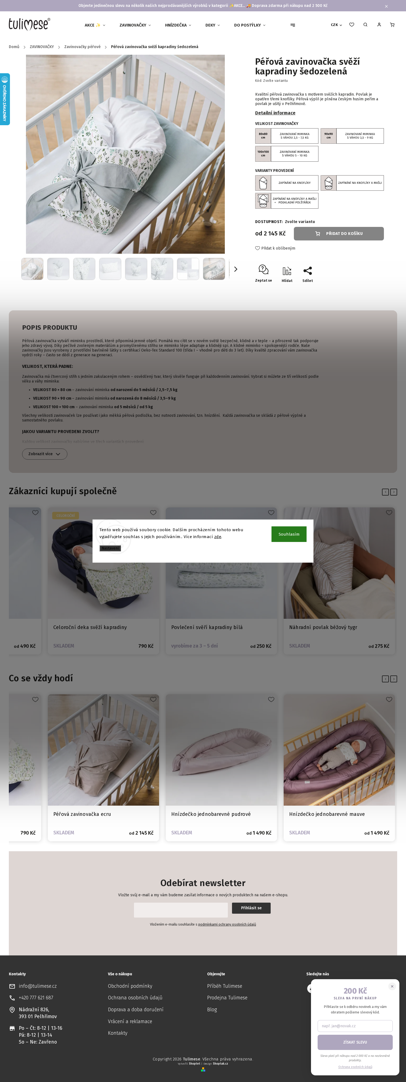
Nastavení (110, 548)
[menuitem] (97, 25)
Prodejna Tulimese (227, 998)
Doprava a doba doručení (136, 1010)
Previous (386, 492)
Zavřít (366, 290)
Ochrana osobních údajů (135, 998)
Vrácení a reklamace (130, 1022)
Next (394, 492)
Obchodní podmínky (130, 986)
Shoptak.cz (220, 1063)
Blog (212, 1010)
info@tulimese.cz (38, 986)
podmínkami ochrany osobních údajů (227, 924)
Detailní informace (275, 113)
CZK (334, 25)
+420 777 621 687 (36, 998)
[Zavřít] (392, 986)
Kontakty (117, 1033)
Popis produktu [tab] (49, 327)
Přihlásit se (251, 908)
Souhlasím (289, 533)
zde (218, 536)
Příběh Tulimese (224, 986)
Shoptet (194, 1063)
